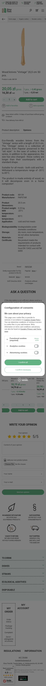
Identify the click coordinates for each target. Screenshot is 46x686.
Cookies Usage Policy (32, 320)
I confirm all (23, 362)
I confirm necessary (23, 370)
